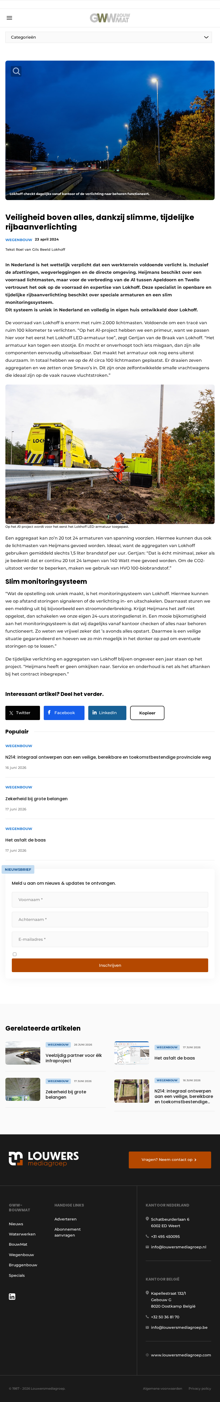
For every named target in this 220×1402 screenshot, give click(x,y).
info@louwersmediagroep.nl (178, 1247)
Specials (17, 1275)
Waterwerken (22, 1234)
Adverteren (65, 1219)
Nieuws (16, 1224)
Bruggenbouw (23, 1265)
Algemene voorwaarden (162, 1388)
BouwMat (18, 1244)
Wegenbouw (18, 240)
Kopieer (147, 712)
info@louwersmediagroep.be (179, 1327)
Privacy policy (200, 1388)
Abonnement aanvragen (67, 1232)
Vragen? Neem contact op (167, 1159)
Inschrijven (110, 965)
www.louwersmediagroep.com (181, 1355)
